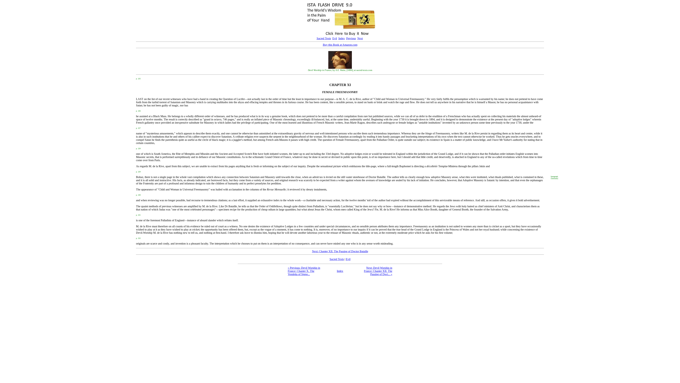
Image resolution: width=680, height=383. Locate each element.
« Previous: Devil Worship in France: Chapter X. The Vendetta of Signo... (304, 271)
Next (360, 38)
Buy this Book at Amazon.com (340, 44)
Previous (351, 38)
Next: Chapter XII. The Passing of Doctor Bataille (340, 251)
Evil (334, 38)
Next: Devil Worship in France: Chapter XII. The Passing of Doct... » (378, 271)
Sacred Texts (324, 38)
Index (341, 38)
